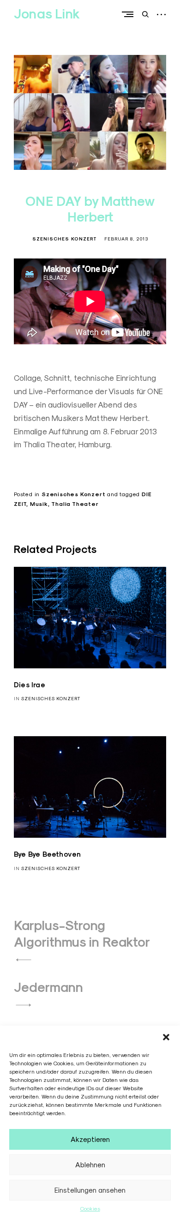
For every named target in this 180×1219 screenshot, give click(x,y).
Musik (39, 504)
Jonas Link (47, 14)
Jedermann (48, 987)
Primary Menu (130, 14)
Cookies (90, 1208)
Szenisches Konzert (64, 239)
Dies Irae (29, 684)
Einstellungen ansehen (90, 1190)
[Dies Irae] (90, 617)
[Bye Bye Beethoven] (90, 787)
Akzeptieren (90, 1139)
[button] (166, 1037)
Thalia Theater (74, 504)
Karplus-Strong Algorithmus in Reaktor (82, 933)
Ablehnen (90, 1165)
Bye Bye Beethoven (47, 854)
